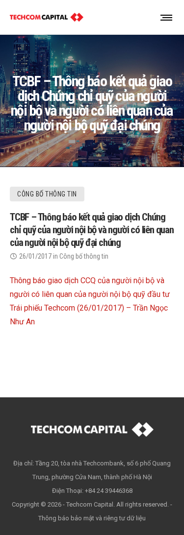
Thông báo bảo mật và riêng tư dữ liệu (92, 518)
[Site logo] (46, 17)
